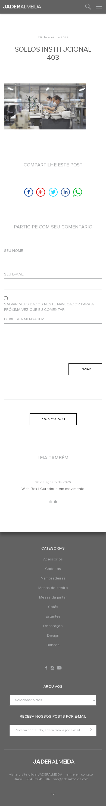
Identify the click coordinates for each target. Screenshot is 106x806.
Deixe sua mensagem (24, 319)
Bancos (53, 645)
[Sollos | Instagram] (53, 667)
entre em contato (79, 774)
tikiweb (53, 794)
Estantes (53, 616)
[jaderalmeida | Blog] (22, 7)
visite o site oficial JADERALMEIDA (35, 774)
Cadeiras (53, 569)
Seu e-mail (14, 274)
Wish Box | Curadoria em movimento (53, 489)
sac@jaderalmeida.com (70, 779)
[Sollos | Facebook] (46, 667)
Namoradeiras (53, 578)
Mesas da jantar (53, 597)
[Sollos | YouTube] (59, 667)
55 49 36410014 (38, 779)
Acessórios (53, 559)
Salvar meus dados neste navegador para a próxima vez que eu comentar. (49, 307)
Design (53, 635)
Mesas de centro (53, 588)
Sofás (53, 607)
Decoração (53, 626)
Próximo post (53, 419)
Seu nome (13, 251)
